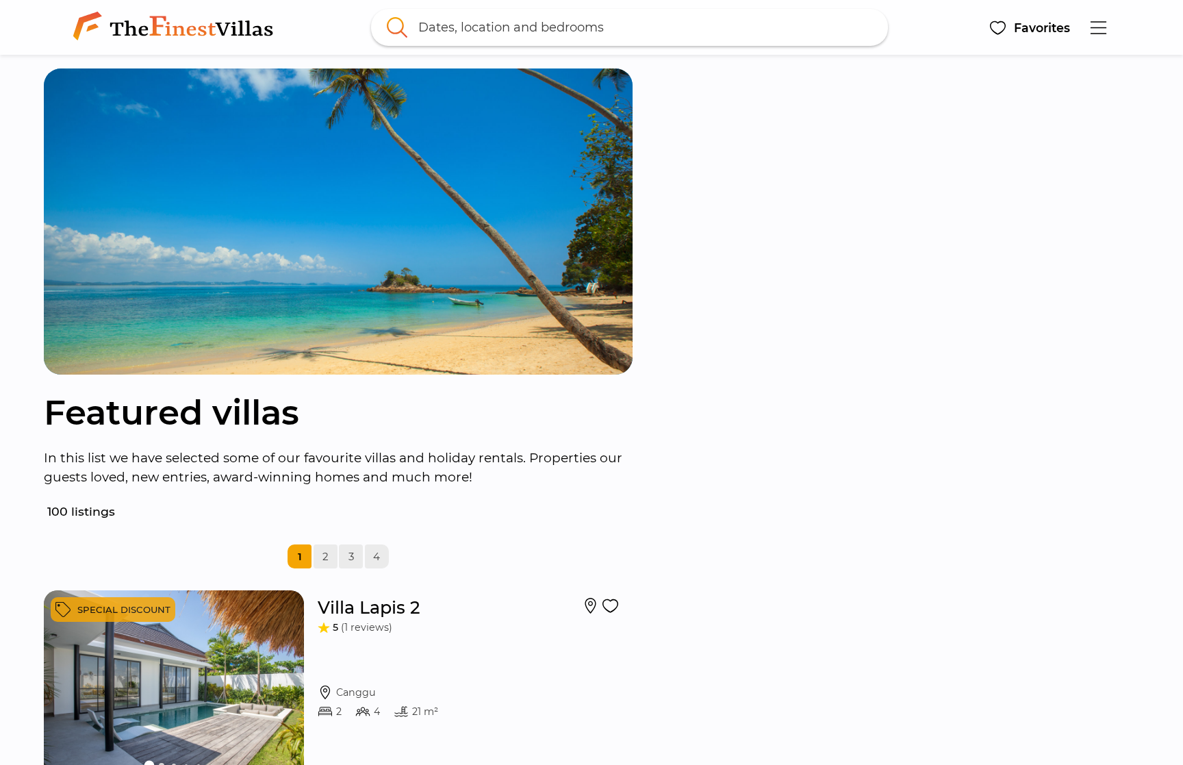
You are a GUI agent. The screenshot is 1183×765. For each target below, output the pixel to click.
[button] (1029, 27)
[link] (176, 27)
